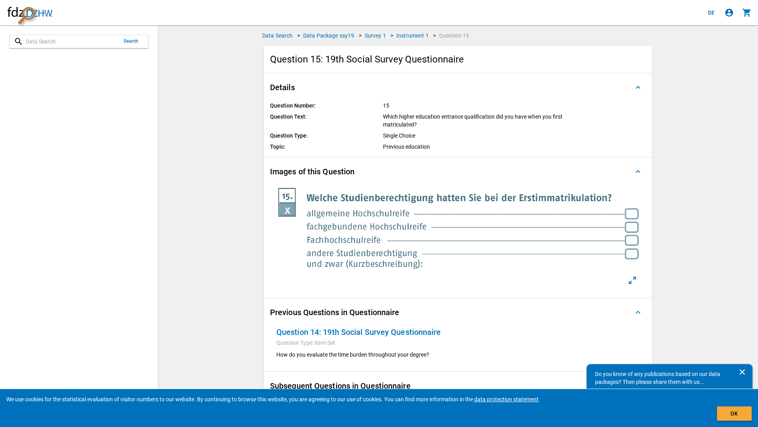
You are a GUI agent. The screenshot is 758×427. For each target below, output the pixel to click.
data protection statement (506, 399)
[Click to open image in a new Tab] (632, 280)
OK (734, 413)
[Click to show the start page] (30, 13)
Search (131, 41)
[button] (458, 87)
